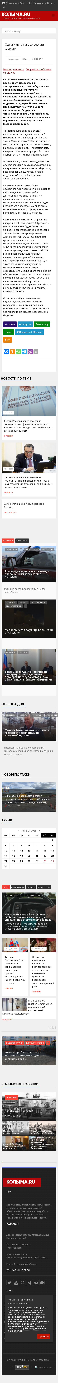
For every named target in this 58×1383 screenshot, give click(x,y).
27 (29, 861)
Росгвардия (47, 549)
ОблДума (7, 1019)
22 (45, 855)
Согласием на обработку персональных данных (22, 1325)
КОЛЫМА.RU (16, 14)
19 (21, 855)
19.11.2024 (8, 412)
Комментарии (22, 541)
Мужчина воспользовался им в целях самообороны (24, 590)
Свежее (6, 887)
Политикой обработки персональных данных (27, 1320)
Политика (30, 887)
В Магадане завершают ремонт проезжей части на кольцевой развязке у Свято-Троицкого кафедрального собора (28, 800)
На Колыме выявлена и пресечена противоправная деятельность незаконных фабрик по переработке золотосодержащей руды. (43, 971)
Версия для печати (13, 69)
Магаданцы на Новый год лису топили (13, 1132)
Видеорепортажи (13, 606)
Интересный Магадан (30, 332)
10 (5, 850)
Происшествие (17, 887)
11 (13, 850)
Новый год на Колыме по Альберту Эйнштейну (43, 1132)
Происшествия (31, 549)
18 (13, 855)
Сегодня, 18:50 (11, 948)
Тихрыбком (52, 715)
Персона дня (13, 59)
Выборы (9, 988)
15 (45, 850)
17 (5, 855)
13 (29, 850)
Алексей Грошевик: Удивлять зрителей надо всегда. (13, 1146)
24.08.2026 (10, 652)
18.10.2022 (8, 469)
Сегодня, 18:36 (39, 948)
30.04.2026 (10, 715)
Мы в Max (10, 324)
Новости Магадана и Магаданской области (22, 18)
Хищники (36, 991)
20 (29, 855)
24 (5, 861)
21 (36, 855)
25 (13, 861)
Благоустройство (35, 1043)
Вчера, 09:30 (11, 549)
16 (52, 850)
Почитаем (11, 1097)
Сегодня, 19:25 (12, 896)
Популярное (8, 541)
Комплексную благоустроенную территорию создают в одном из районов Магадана (24, 1055)
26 (21, 861)
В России (8, 436)
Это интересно (43, 887)
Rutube (8, 332)
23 (52, 855)
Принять (44, 1336)
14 (36, 850)
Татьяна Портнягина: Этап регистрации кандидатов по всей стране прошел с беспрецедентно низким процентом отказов (15, 970)
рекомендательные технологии (27, 1329)
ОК (8, 339)
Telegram (26, 324)
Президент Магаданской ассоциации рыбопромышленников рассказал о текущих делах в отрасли (28, 751)
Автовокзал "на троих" (19, 1110)
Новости (8, 492)
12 (21, 850)
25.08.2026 (10, 603)
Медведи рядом (38, 603)
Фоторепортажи (16, 774)
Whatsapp (43, 324)
